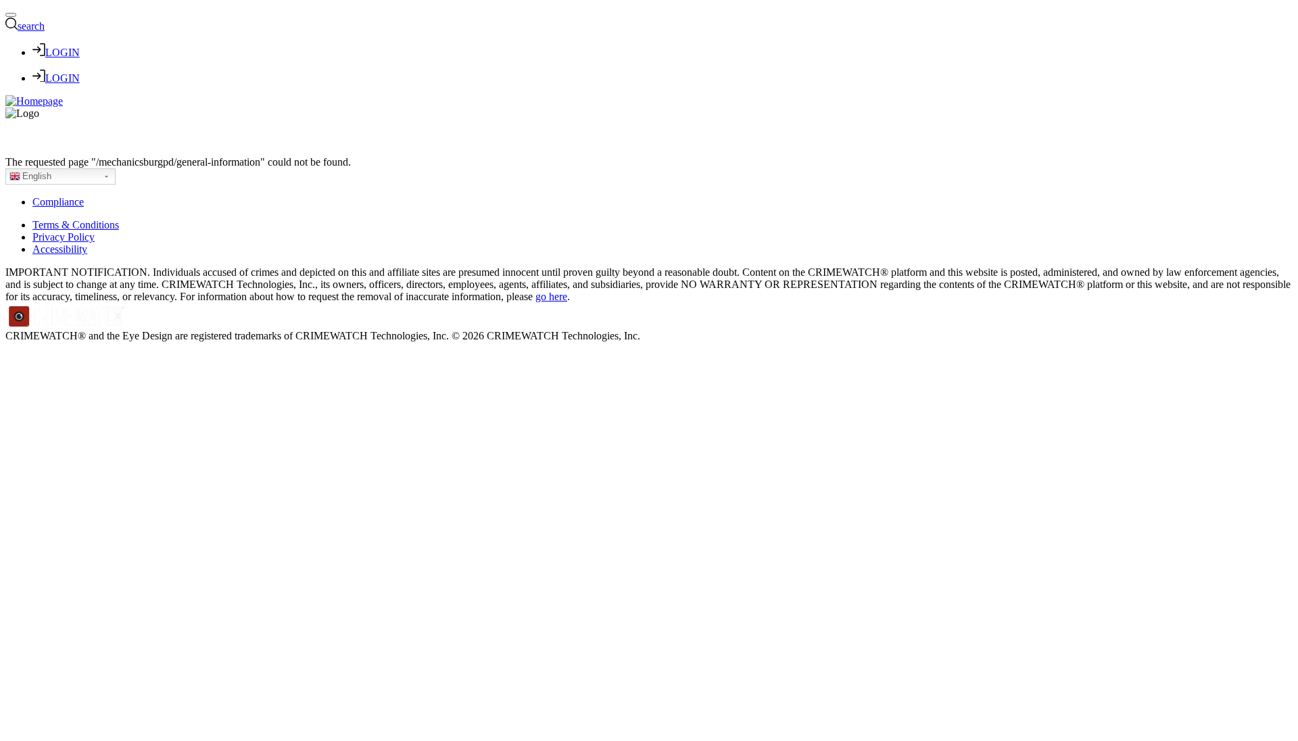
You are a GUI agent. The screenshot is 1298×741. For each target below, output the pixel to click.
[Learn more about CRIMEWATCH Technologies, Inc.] (66, 323)
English (36, 176)
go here (551, 296)
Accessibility (59, 249)
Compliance (58, 202)
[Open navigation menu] (10, 15)
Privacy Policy (63, 237)
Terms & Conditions (75, 225)
